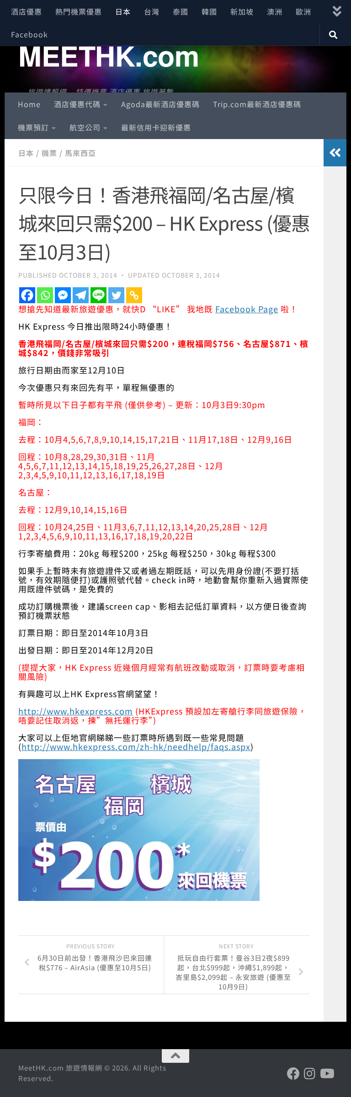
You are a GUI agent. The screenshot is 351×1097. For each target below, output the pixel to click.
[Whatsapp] (45, 295)
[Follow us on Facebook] (293, 1073)
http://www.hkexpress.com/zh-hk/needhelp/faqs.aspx (135, 746)
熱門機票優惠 (78, 11)
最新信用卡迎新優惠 (156, 127)
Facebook (29, 34)
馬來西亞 (80, 152)
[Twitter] (116, 295)
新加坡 (242, 11)
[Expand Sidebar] (335, 152)
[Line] (98, 295)
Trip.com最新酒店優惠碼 (257, 103)
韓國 (209, 11)
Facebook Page (246, 309)
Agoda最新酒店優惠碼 (160, 103)
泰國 (180, 11)
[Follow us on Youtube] (326, 1073)
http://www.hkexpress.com (75, 711)
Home (29, 103)
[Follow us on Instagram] (309, 1073)
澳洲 (274, 11)
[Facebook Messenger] (63, 295)
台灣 (152, 11)
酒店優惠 (26, 11)
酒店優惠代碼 (77, 103)
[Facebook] (27, 295)
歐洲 (303, 11)
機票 (49, 152)
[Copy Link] (134, 295)
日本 (123, 11)
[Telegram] (81, 295)
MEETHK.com (108, 55)
